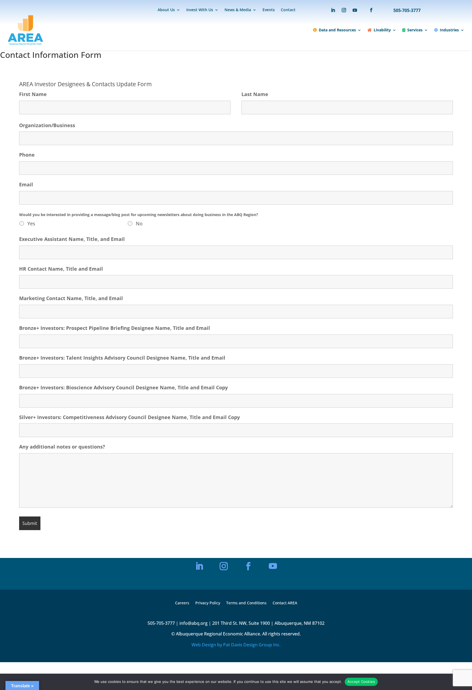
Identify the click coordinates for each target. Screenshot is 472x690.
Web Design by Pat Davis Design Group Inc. (236, 645)
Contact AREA (285, 603)
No (139, 223)
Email (26, 184)
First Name (33, 94)
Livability (382, 29)
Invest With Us (199, 10)
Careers (182, 603)
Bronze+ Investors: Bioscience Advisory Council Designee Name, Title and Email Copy (123, 387)
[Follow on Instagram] (344, 10)
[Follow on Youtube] (354, 10)
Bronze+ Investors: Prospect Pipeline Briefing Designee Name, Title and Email (114, 328)
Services (415, 29)
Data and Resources (337, 29)
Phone (27, 154)
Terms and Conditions (246, 603)
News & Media (238, 10)
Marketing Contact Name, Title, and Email (71, 298)
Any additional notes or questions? (62, 446)
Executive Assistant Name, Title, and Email (72, 239)
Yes (31, 223)
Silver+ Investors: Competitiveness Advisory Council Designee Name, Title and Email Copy (129, 417)
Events (268, 10)
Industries (449, 29)
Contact (288, 10)
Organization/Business (47, 125)
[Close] (292, 506)
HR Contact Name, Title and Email (61, 268)
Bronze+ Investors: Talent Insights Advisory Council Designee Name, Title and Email (122, 357)
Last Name (254, 94)
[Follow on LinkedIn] (333, 10)
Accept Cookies (361, 681)
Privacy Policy (207, 603)
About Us (166, 10)
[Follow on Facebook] (368, 10)
